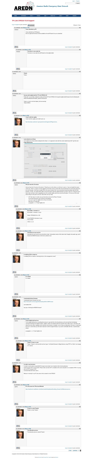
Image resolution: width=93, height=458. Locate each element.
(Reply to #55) (26, 115)
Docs (30, 15)
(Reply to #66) (26, 384)
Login (73, 1)
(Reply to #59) (28, 231)
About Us (51, 15)
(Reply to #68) (28, 428)
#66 (80, 362)
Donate (74, 15)
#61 (80, 252)
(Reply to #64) (28, 340)
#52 (80, 27)
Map (44, 15)
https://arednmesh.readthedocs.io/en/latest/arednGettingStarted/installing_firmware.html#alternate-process (48, 389)
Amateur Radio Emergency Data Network (52, 6)
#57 (80, 137)
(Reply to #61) (26, 274)
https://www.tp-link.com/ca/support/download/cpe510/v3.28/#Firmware (38, 301)
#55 (80, 93)
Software (22, 15)
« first (70, 450)
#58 (80, 182)
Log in (13, 24)
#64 (80, 318)
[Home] (24, 11)
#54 (80, 71)
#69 (80, 428)
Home (15, 15)
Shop (67, 15)
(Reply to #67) (28, 406)
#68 (80, 406)
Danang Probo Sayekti (47, 457)
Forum (38, 15)
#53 (80, 49)
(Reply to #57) (26, 182)
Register (78, 1)
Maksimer (56, 457)
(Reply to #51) (26, 27)
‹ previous (75, 450)
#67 (80, 384)
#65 (80, 340)
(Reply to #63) (26, 318)
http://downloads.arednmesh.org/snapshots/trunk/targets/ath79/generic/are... (42, 121)
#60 (80, 231)
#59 (80, 209)
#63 (80, 296)
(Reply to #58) (28, 209)
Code (59, 15)
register (17, 24)
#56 (80, 115)
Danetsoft (40, 457)
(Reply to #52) (28, 49)
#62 (80, 274)
